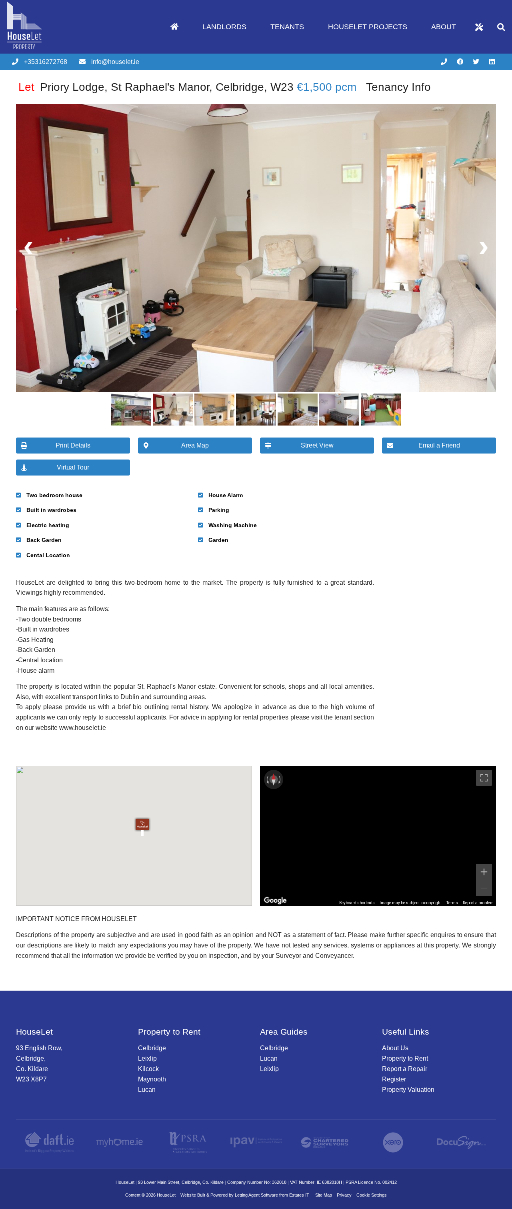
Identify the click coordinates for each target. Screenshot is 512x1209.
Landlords (224, 27)
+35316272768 (45, 61)
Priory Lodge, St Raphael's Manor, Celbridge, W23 (156, 86)
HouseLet (166, 1195)
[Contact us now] (444, 62)
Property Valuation (408, 1089)
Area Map (195, 445)
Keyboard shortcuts (357, 903)
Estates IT (299, 1195)
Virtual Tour (73, 467)
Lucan (147, 1089)
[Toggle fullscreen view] (484, 778)
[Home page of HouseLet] (37, 51)
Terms (452, 903)
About (443, 27)
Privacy (344, 1195)
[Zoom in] (484, 872)
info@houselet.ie (115, 61)
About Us (395, 1048)
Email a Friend (439, 445)
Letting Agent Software (256, 1195)
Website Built (192, 1195)
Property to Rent (405, 1058)
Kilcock (148, 1068)
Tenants (287, 27)
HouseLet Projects (367, 27)
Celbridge (152, 1048)
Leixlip (147, 1058)
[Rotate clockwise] (280, 779)
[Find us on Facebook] (460, 62)
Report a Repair (404, 1068)
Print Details (73, 445)
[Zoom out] (484, 888)
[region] (378, 836)
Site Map (323, 1195)
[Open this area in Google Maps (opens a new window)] (275, 900)
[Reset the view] (274, 779)
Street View (317, 445)
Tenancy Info (398, 86)
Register (394, 1079)
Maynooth (152, 1079)
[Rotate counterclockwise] (267, 779)
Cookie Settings (371, 1195)
